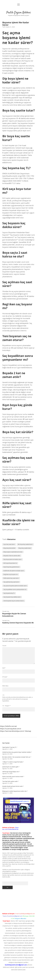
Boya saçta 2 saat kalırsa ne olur (13, 552)
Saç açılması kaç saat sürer (11, 582)
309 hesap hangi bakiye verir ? (11, 772)
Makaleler (11, 539)
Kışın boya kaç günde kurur (11, 567)
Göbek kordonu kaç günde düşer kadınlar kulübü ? (17, 752)
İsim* (3, 668)
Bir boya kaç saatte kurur (25, 544)
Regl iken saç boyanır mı (11, 574)
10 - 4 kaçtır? (6, 706)
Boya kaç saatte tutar (25, 548)
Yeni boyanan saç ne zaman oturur (14, 601)
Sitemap (28, 731)
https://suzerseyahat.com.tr (10, 729)
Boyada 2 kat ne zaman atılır (12, 555)
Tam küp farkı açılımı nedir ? (10, 781)
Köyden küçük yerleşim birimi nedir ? (13, 786)
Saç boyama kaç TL (9, 593)
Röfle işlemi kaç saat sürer (11, 578)
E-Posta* (4, 677)
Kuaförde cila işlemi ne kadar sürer (14, 571)
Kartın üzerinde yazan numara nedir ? (13, 776)
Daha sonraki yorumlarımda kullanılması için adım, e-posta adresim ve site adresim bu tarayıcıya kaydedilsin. (17, 699)
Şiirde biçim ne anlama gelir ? (10, 767)
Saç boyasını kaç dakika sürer (12, 597)
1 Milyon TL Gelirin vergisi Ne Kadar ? (13, 762)
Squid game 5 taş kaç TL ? (9, 747)
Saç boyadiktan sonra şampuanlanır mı (15, 589)
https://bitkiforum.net (8, 726)
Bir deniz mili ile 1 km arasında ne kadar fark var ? (16, 757)
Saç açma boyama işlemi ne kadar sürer (15, 586)
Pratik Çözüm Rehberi (18, 13)
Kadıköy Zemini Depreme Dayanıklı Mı (18, 623)
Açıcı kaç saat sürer (9, 544)
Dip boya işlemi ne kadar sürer (12, 559)
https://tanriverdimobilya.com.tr (12, 731)
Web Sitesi (5, 686)
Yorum (4, 645)
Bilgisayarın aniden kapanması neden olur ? (15, 791)
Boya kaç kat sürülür (9, 548)
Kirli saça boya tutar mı (10, 563)
